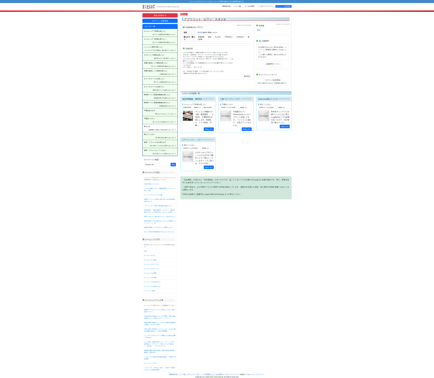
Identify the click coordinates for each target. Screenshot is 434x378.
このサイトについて (231, 374)
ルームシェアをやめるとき (152, 282)
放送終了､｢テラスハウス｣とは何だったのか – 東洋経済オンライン (159, 311)
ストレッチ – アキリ (150, 363)
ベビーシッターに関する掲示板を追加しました (158, 205)
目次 (145, 251)
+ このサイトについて (265, 6)
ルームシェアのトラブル (151, 264)
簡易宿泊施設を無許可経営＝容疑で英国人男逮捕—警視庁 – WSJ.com (159, 351)
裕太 (259, 30)
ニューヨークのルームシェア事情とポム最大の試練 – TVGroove (159, 336)
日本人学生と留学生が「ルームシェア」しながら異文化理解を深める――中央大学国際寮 (159, 330)
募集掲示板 (173, 374)
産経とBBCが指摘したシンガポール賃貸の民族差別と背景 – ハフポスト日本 (160, 323)
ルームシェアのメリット (151, 268)
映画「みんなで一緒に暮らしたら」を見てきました (159, 216)
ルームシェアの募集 (150, 273)
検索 (173, 165)
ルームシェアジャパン (257, 374)
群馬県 (199, 32)
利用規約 (208, 374)
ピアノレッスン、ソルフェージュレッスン (199, 140)
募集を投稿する (160, 15)
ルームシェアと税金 (150, 260)
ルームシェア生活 (149, 290)
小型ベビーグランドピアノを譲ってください (238, 99)
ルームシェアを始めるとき (152, 286)
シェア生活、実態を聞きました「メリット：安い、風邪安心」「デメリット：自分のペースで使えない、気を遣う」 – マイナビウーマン (159, 344)
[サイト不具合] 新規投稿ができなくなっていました (159, 232)
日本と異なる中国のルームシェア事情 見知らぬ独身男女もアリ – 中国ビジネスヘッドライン (159, 317)
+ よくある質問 (249, 6)
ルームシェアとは (149, 255)
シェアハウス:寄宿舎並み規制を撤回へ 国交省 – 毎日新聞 (160, 358)
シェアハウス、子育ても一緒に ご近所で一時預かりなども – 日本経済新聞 (159, 369)
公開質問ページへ (272, 64)
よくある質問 (217, 374)
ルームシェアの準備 (150, 277)
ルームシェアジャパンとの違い (153, 195)
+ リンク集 (237, 6)
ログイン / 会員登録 (283, 6)
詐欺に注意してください (151, 184)
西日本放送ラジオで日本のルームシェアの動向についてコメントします (159, 222)
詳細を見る (209, 129)
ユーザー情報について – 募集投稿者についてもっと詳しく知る (160, 189)
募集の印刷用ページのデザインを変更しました (158, 227)
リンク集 (182, 374)
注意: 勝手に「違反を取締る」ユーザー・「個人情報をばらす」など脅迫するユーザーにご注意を (159, 211)
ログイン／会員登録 (160, 21)
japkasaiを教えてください (269, 99)
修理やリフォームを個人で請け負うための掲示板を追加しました (159, 200)
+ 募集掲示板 (225, 6)
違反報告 (247, 76)
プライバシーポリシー (195, 374)
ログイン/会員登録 (272, 80)
